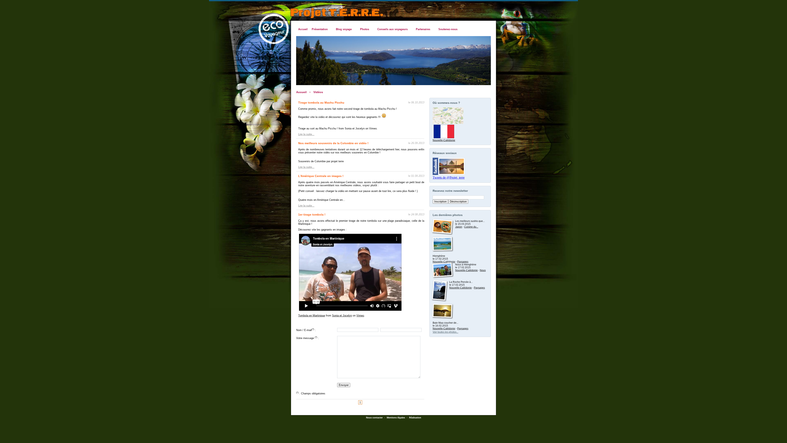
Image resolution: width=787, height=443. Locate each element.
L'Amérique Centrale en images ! (320, 176)
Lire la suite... (306, 134)
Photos (363, 29)
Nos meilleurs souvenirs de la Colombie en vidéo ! (333, 143)
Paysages (462, 261)
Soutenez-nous (447, 29)
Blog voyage (343, 29)
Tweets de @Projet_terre (449, 177)
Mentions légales (396, 417)
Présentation (319, 29)
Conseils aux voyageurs (391, 29)
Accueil (303, 29)
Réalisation (415, 417)
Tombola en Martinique (311, 315)
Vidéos (318, 92)
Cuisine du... (471, 226)
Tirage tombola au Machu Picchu (321, 102)
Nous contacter (374, 417)
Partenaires (422, 29)
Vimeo (360, 315)
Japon (458, 226)
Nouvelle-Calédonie (444, 140)
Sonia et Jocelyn (342, 315)
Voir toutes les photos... (445, 332)
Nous (483, 270)
